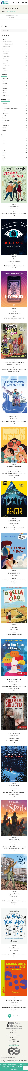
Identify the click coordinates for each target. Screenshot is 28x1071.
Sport (4, 130)
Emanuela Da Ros (15, 681)
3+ (3, 138)
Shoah (4, 128)
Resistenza (7, 121)
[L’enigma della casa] (14, 184)
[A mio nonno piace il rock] (14, 394)
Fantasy (5, 83)
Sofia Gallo (14, 788)
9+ (4, 150)
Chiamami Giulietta (14, 733)
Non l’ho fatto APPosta (14, 679)
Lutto (4, 115)
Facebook (18, 2)
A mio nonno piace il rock (14, 416)
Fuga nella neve (14, 786)
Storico (5, 90)
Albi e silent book (7, 41)
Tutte (4, 39)
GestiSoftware (14, 1069)
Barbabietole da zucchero (14, 467)
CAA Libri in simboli (8, 44)
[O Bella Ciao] (14, 605)
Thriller (5, 93)
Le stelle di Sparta (14, 840)
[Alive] (14, 237)
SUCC (18, 1016)
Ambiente (5, 103)
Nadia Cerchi (15, 418)
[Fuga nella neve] (14, 764)
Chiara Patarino (14, 950)
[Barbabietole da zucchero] (14, 445)
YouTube (20, 2)
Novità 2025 (6, 63)
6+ (3, 143)
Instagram (23, 2)
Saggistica (5, 70)
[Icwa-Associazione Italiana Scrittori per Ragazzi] (4, 2)
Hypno (14, 311)
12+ (5, 158)
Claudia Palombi (14, 209)
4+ (3, 141)
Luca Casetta (15, 842)
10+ (5, 153)
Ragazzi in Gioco (14, 948)
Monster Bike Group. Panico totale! (14, 362)
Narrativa (14, 204)
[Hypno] (14, 289)
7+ (3, 145)
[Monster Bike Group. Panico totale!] (14, 340)
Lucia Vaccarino (14, 629)
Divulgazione (6, 46)
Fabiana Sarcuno (14, 469)
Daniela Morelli (14, 523)
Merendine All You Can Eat (14, 1000)
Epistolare (5, 81)
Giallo (4, 86)
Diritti (4, 111)
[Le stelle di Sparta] (14, 818)
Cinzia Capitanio (14, 896)
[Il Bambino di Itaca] (14, 551)
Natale (4, 118)
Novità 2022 (6, 56)
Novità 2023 (6, 58)
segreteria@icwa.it (14, 1045)
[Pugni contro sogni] (14, 872)
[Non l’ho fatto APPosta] (14, 657)
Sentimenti (6, 125)
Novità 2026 (6, 66)
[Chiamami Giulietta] (14, 711)
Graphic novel (6, 49)
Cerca (25, 30)
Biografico (5, 78)
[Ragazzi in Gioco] (14, 926)
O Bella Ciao (14, 627)
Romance (5, 88)
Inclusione (5, 113)
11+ (4, 155)
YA (3, 160)
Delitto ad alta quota (14, 521)
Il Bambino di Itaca (14, 573)
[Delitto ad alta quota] (14, 499)
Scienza (5, 123)
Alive (14, 259)
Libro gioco (6, 51)
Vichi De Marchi (14, 735)
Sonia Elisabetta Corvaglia (14, 364)
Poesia (4, 68)
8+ (3, 148)
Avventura (5, 106)
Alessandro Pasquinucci (14, 261)
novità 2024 (6, 61)
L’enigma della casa (14, 206)
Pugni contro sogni (14, 894)
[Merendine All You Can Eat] (14, 978)
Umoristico (5, 95)
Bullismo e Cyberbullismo (11, 108)
